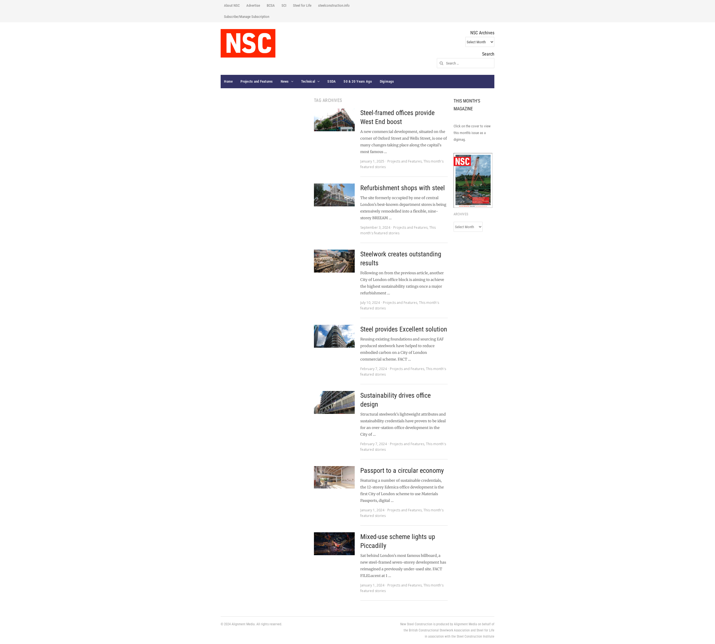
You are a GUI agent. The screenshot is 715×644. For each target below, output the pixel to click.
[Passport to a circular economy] (334, 477)
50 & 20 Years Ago (358, 81)
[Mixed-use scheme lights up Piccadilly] (334, 543)
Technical (308, 81)
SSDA (331, 81)
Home (228, 81)
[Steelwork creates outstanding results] (334, 261)
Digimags (387, 81)
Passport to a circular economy (402, 470)
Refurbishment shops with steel (402, 188)
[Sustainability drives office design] (334, 402)
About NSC (232, 5)
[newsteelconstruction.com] (248, 43)
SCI (284, 5)
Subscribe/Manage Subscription (246, 17)
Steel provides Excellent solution (403, 329)
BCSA (271, 5)
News (285, 81)
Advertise (253, 5)
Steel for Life (302, 5)
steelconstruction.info (334, 5)
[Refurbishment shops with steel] (334, 194)
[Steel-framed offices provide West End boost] (334, 119)
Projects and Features (256, 81)
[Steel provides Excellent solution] (334, 336)
